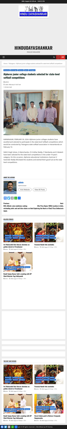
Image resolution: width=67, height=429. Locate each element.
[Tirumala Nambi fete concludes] (49, 232)
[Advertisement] (33, 31)
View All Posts (40, 190)
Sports (26, 70)
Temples (7, 240)
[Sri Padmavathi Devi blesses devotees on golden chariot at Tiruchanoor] (18, 232)
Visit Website (25, 190)
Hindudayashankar (33, 47)
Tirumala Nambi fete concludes (44, 244)
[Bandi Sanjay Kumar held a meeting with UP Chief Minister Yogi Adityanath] (18, 262)
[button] (3, 57)
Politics (7, 269)
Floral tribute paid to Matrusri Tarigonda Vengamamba (47, 417)
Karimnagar (14, 70)
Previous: (18, 207)
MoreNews (39, 427)
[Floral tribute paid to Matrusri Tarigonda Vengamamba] (49, 403)
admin (7, 82)
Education (6, 70)
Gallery (21, 235)
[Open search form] (54, 57)
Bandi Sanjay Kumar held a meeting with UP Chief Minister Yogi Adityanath (17, 275)
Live (63, 57)
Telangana (32, 70)
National (20, 70)
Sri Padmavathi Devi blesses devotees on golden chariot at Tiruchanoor (16, 245)
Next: (49, 206)
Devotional (8, 235)
